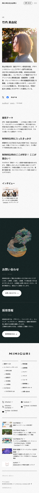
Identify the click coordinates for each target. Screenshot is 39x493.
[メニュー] (35, 3)
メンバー (12, 103)
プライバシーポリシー (8, 476)
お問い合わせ (28, 3)
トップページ (5, 103)
